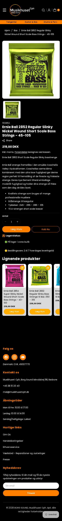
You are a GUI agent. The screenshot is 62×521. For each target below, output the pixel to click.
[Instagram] (14, 357)
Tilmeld (31, 493)
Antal (5, 216)
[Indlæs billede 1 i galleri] (12, 110)
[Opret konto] (49, 10)
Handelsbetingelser (13, 440)
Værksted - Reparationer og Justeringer (24, 453)
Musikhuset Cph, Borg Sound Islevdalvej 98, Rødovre (30, 379)
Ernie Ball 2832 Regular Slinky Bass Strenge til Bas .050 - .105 (39, 295)
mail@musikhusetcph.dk (16, 392)
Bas (15, 30)
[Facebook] (6, 357)
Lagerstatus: (13, 235)
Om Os (7, 434)
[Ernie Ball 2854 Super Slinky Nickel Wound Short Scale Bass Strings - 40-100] (14, 276)
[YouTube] (23, 357)
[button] (4, 10)
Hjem (7, 30)
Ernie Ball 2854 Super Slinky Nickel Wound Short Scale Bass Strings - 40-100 (14, 296)
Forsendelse (21, 152)
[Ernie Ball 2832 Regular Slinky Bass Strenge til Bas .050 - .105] (40, 276)
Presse (6, 459)
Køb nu (46, 229)
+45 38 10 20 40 (11, 385)
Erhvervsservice (11, 447)
